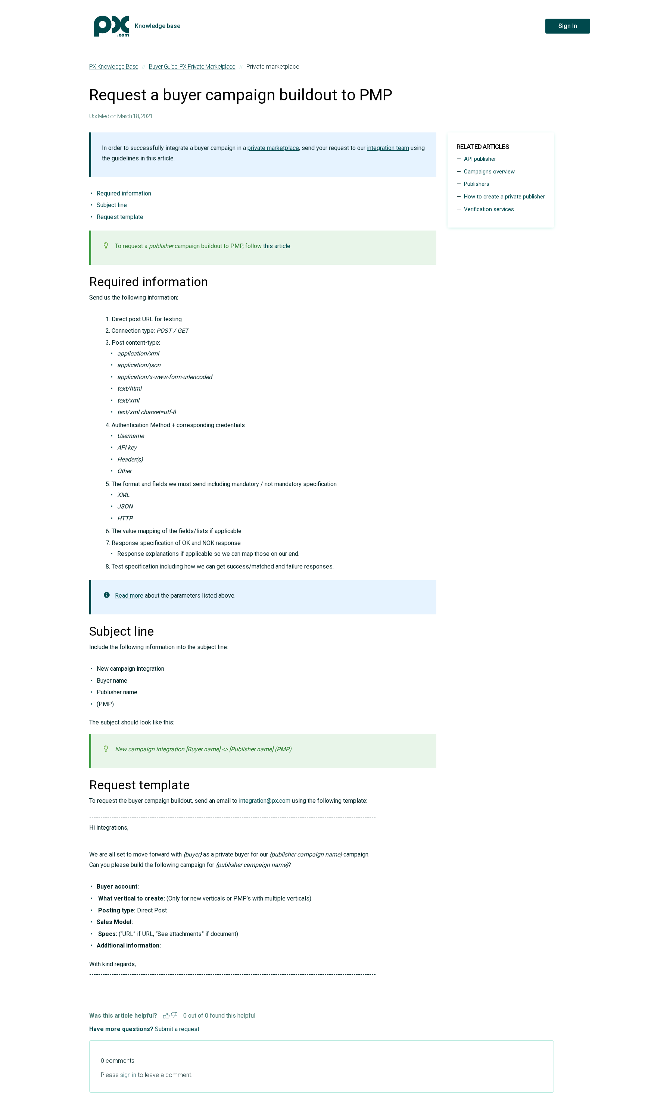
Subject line (112, 205)
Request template (120, 216)
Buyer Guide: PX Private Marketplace (192, 66)
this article (276, 246)
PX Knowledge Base (113, 66)
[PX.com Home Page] (111, 26)
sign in (128, 1074)
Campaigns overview (489, 171)
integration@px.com (264, 800)
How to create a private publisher (504, 196)
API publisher (480, 159)
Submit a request (177, 1029)
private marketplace (273, 147)
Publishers (476, 184)
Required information (124, 193)
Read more (129, 595)
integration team (388, 147)
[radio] (166, 1014)
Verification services (489, 209)
